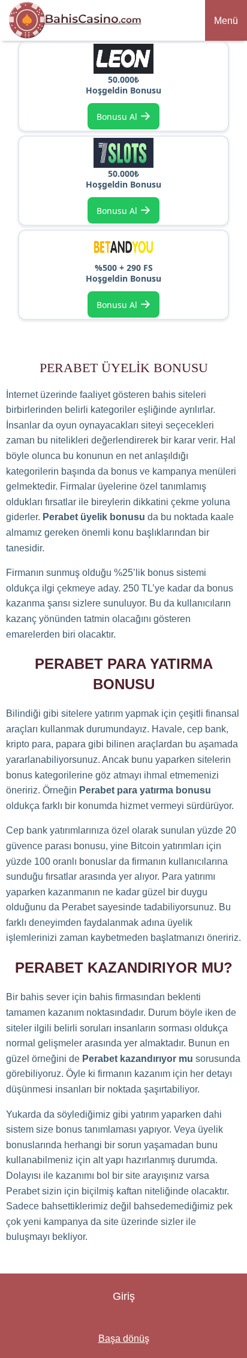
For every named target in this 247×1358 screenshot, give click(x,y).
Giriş (124, 1296)
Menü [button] (226, 21)
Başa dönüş (123, 1338)
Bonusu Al (124, 115)
